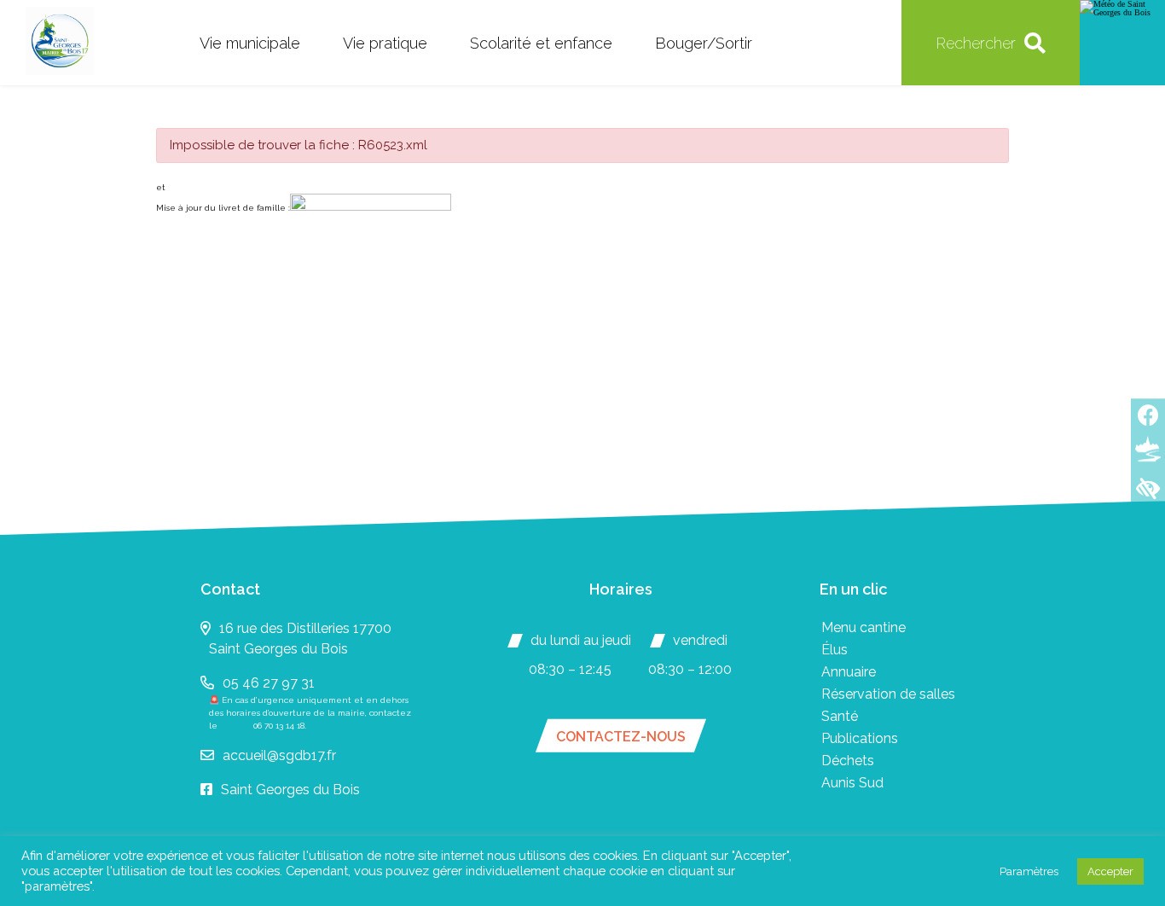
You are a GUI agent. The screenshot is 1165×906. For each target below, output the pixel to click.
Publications (859, 738)
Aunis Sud (852, 783)
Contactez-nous (621, 737)
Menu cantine (863, 627)
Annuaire (848, 672)
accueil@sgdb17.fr (279, 755)
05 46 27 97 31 (269, 683)
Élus (834, 650)
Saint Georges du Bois (290, 789)
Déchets (847, 760)
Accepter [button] (1110, 871)
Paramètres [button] (1029, 871)
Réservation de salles (888, 694)
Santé (839, 716)
